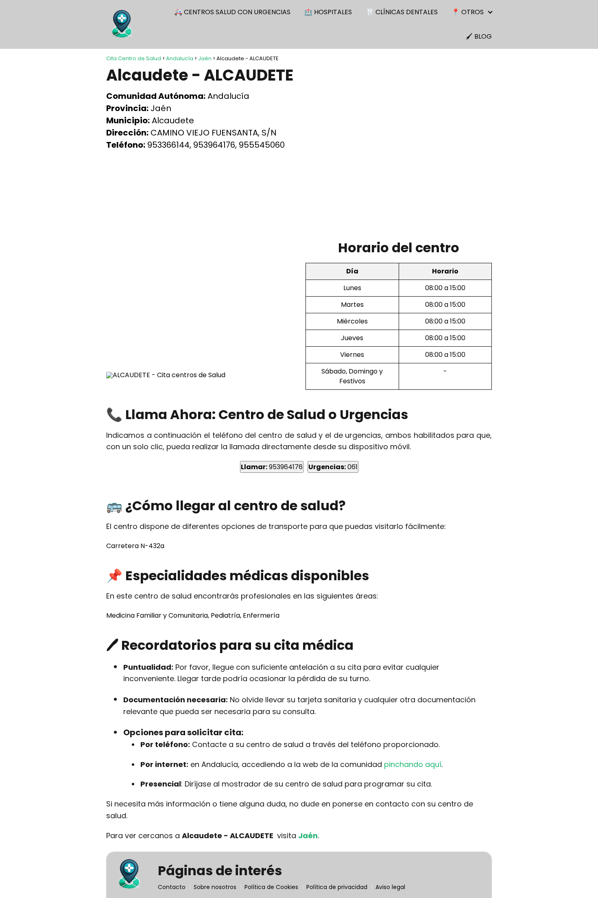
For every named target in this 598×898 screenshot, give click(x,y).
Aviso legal (390, 887)
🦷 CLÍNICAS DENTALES (402, 12)
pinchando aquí (412, 764)
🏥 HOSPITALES (328, 12)
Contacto (172, 887)
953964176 (272, 467)
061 (333, 467)
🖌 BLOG (479, 36)
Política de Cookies (271, 887)
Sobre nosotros (215, 887)
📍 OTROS (468, 12)
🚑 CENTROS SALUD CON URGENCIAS (232, 12)
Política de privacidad (336, 887)
